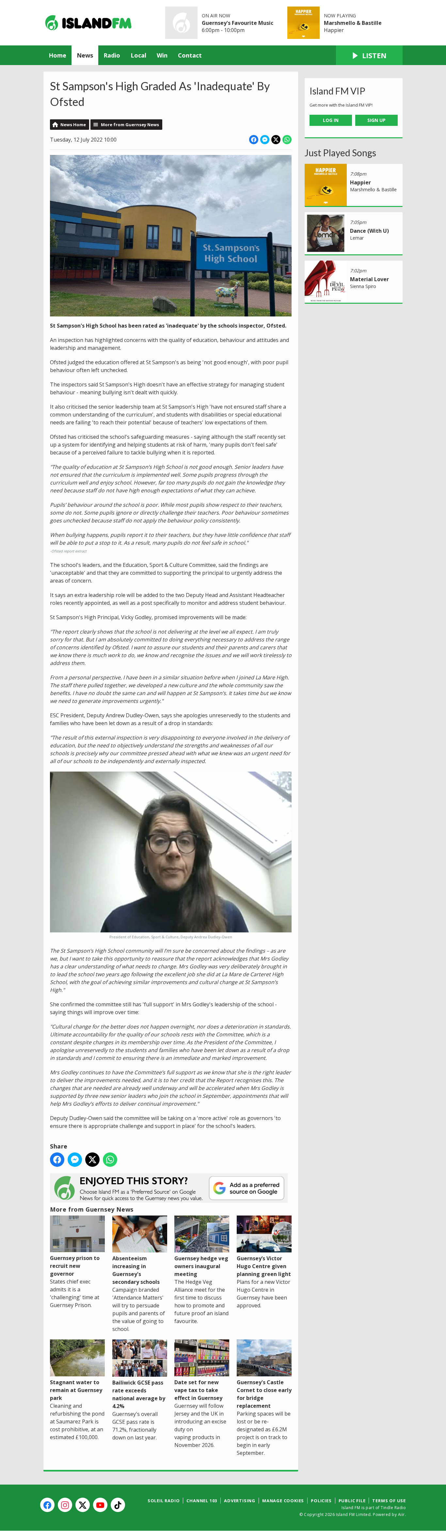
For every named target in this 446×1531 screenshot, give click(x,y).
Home (57, 55)
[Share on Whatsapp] (287, 139)
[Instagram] (65, 1505)
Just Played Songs (340, 152)
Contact (190, 55)
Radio (112, 55)
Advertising (239, 1501)
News (85, 55)
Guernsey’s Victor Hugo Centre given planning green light (264, 1266)
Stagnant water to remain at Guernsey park (76, 1390)
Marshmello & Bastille (353, 23)
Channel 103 (201, 1501)
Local (138, 55)
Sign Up (376, 120)
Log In (331, 120)
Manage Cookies (283, 1501)
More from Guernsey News (130, 125)
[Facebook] (47, 1505)
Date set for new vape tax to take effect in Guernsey (198, 1390)
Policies (321, 1501)
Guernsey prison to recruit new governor (75, 1265)
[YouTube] (100, 1505)
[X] (82, 1505)
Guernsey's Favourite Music (237, 23)
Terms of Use (389, 1501)
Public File (352, 1501)
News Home (73, 125)
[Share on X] (275, 139)
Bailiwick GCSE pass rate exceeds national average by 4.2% (138, 1394)
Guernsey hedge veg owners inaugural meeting (201, 1266)
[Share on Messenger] (264, 139)
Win (162, 55)
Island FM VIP (337, 90)
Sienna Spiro (363, 286)
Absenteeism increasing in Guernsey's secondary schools (136, 1270)
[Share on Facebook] (253, 139)
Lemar (357, 238)
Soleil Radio (164, 1501)
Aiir (401, 1514)
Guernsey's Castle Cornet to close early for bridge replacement (264, 1394)
